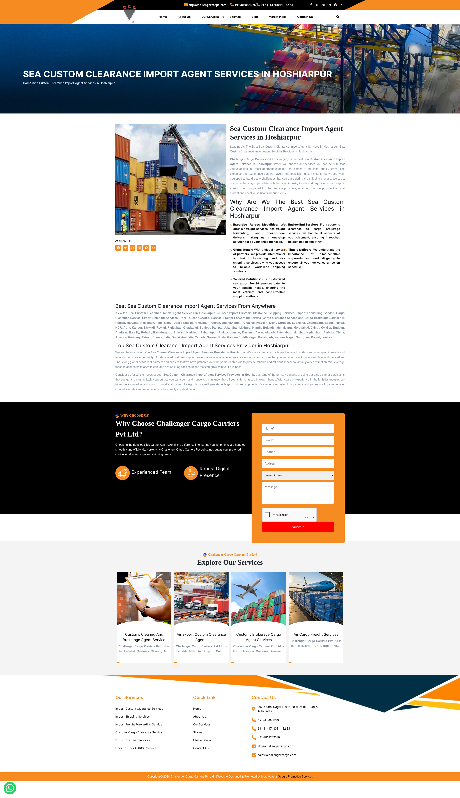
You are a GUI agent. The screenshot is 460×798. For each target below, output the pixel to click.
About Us (184, 16)
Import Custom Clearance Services (139, 708)
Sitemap (235, 16)
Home (163, 16)
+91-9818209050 (269, 737)
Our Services (210, 16)
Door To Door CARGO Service (135, 748)
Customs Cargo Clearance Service (138, 732)
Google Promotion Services (295, 776)
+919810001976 (245, 5)
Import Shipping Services (132, 716)
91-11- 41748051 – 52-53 (277, 5)
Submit (298, 527)
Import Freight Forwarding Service (138, 724)
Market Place (277, 16)
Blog (255, 16)
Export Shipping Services (132, 740)
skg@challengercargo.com (208, 5)
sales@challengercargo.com (277, 755)
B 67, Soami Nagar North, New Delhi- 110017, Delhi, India (287, 709)
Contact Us (305, 16)
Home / (28, 83)
